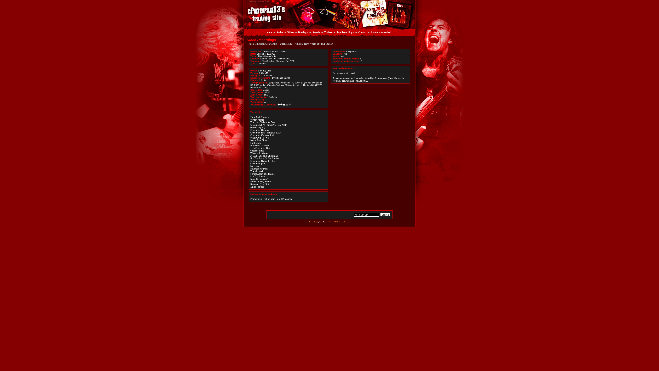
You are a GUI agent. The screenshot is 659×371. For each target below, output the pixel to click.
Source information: (260, 78)
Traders (328, 32)
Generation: (256, 90)
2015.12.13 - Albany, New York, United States (306, 43)
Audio (279, 32)
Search (316, 32)
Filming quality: (257, 99)
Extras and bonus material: (263, 194)
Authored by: (339, 51)
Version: (254, 73)
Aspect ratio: (256, 95)
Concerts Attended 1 (381, 32)
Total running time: (259, 97)
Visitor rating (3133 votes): (263, 105)
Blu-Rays (303, 32)
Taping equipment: (259, 83)
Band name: (256, 51)
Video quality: (257, 102)
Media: (253, 71)
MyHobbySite (321, 222)
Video (290, 32)
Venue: (253, 56)
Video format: (257, 92)
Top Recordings (345, 32)
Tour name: (255, 61)
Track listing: (256, 112)
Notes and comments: (343, 68)
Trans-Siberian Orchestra (262, 43)
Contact (362, 32)
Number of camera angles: (346, 59)
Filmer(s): (255, 80)
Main (269, 32)
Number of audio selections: (346, 61)
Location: (254, 59)
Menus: (336, 56)
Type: (253, 63)
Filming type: (256, 75)
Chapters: (338, 54)
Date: (253, 54)
